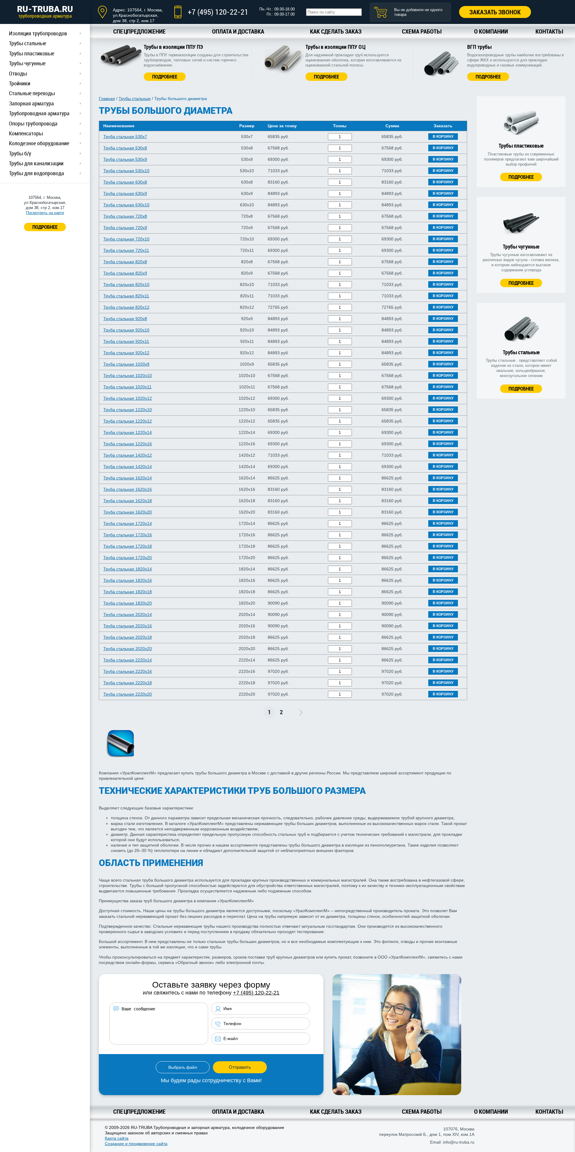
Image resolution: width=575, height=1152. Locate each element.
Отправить (240, 1067)
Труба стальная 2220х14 (127, 660)
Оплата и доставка (238, 31)
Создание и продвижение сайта (136, 1143)
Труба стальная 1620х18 (127, 500)
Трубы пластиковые (31, 53)
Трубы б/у (20, 153)
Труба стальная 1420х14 (127, 466)
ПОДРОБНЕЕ (45, 226)
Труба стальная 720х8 (125, 216)
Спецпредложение (139, 31)
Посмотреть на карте (45, 213)
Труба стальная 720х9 (125, 227)
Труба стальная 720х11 (126, 250)
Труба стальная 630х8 (125, 182)
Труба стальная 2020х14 (127, 614)
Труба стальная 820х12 (126, 307)
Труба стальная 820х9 (125, 273)
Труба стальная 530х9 (125, 159)
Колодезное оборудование (39, 143)
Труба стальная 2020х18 (127, 637)
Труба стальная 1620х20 (127, 512)
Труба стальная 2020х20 (127, 648)
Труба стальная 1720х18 (127, 546)
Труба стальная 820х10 (126, 284)
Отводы (18, 73)
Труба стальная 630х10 (126, 204)
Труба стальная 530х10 (126, 170)
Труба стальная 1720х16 (127, 534)
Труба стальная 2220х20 (127, 694)
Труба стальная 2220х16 (127, 671)
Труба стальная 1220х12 (127, 421)
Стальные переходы (32, 93)
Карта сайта (116, 1138)
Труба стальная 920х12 (126, 352)
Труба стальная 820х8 (125, 261)
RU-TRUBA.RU (45, 11)
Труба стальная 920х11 (126, 341)
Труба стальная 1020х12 (127, 398)
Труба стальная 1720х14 (127, 523)
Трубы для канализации (36, 163)
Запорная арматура (31, 103)
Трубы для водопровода (36, 173)
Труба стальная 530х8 (125, 148)
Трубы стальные (27, 43)
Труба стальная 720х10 (126, 239)
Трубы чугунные (27, 63)
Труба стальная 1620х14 (127, 478)
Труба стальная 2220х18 (127, 682)
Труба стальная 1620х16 (127, 489)
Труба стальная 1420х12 (127, 455)
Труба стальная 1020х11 (127, 386)
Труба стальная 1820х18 (127, 591)
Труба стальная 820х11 (126, 295)
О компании (491, 31)
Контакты (549, 31)
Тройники (19, 83)
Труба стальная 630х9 (125, 193)
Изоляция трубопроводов (38, 33)
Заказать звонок (495, 12)
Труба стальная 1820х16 (127, 580)
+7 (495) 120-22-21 (218, 12)
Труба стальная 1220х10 (127, 409)
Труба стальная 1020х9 (126, 364)
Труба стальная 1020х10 (127, 375)
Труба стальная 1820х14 (127, 569)
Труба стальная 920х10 (126, 330)
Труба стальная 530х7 (125, 136)
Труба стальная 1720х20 (127, 557)
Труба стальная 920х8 (125, 318)
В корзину (443, 136)
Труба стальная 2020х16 (127, 625)
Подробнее (164, 76)
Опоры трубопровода (33, 123)
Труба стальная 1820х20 (127, 603)
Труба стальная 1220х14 (127, 432)
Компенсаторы (26, 133)
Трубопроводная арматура (39, 113)
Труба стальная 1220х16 (127, 443)
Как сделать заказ (335, 31)
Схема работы (421, 31)
